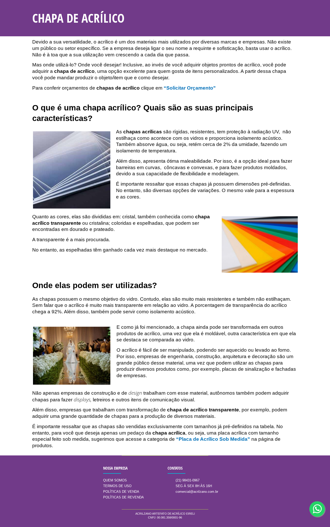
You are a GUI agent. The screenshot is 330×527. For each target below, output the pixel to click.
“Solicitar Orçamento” (190, 88)
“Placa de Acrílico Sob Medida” (213, 439)
